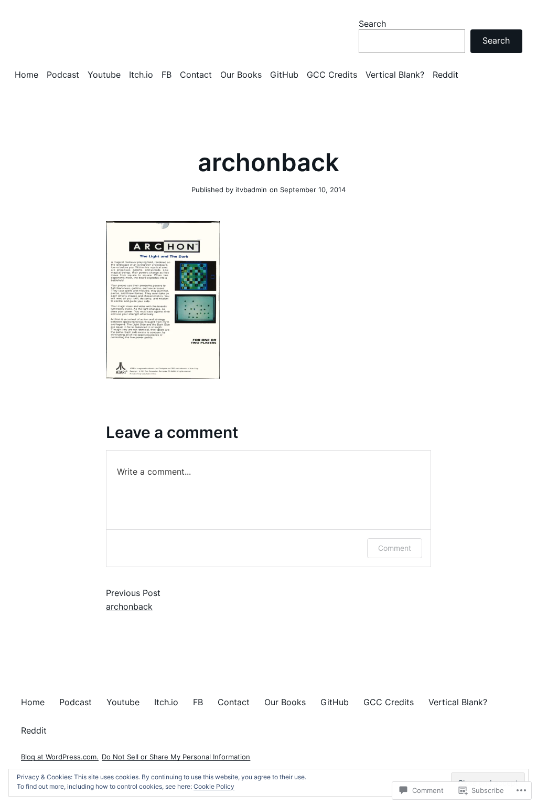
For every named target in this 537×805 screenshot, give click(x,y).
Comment (394, 547)
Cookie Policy (214, 786)
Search (372, 23)
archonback (129, 606)
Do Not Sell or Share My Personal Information (176, 757)
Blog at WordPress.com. (60, 757)
